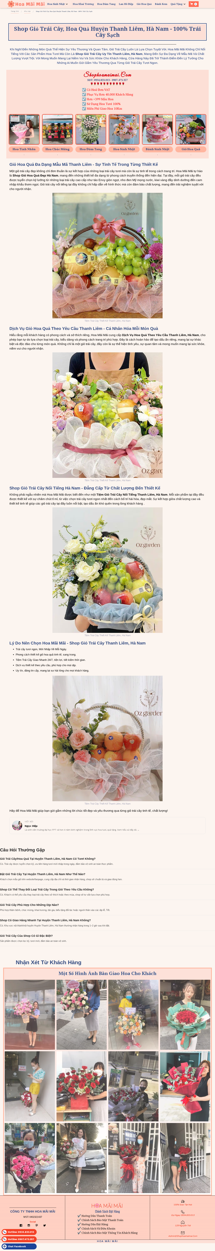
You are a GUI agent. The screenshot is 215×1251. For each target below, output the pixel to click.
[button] (58, 4)
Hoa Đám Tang (106, 4)
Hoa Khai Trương (83, 4)
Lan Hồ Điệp (126, 4)
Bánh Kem (161, 4)
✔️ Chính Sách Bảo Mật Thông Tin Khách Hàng (107, 1233)
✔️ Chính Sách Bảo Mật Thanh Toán (100, 1220)
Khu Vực (27, 11)
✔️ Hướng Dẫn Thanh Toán (94, 1216)
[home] (26, 4)
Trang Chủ (15, 11)
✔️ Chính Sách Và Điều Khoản (96, 1228)
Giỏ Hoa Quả (144, 4)
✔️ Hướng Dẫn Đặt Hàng (92, 1224)
